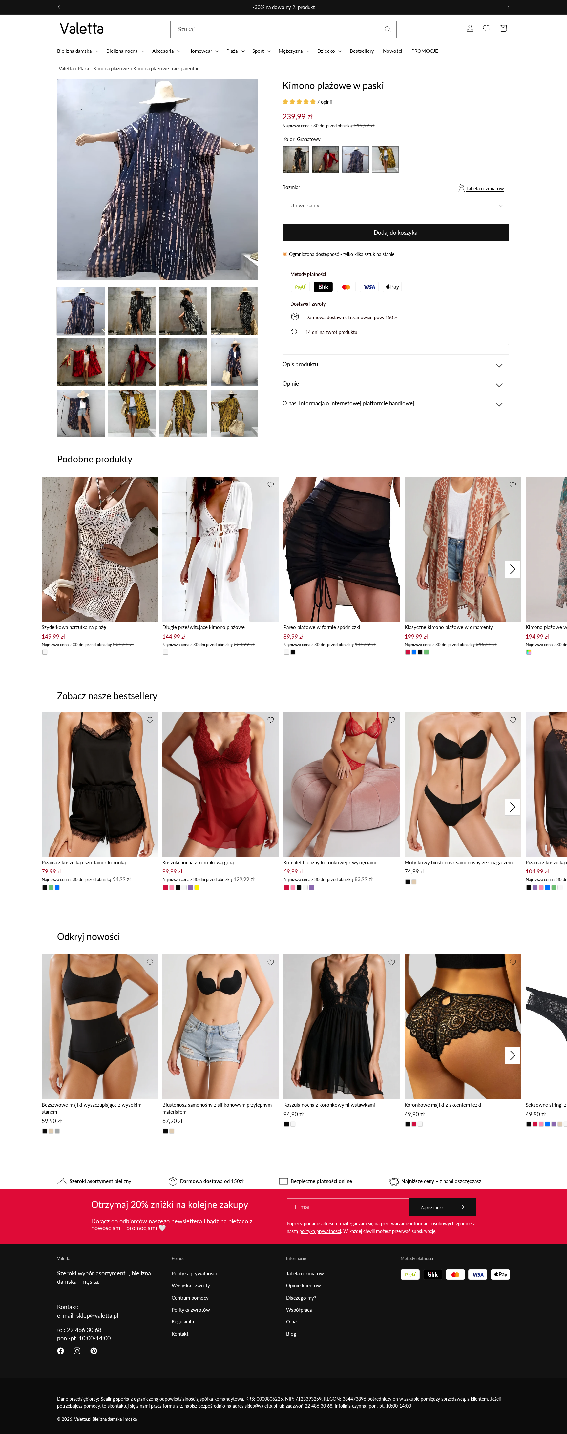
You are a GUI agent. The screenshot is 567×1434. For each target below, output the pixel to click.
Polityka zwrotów (191, 1310)
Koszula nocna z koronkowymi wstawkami (329, 1105)
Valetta (66, 68)
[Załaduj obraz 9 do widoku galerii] (81, 413)
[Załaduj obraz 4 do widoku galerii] (234, 311)
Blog (291, 1334)
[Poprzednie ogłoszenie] (59, 7)
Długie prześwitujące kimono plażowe (203, 627)
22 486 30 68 (84, 1329)
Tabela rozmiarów (485, 188)
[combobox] (283, 29)
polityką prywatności (320, 1231)
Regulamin (183, 1321)
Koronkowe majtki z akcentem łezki (443, 1105)
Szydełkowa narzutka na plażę (74, 627)
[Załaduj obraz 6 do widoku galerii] (132, 362)
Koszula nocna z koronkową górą (198, 862)
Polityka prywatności (194, 1273)
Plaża (83, 68)
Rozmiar (291, 187)
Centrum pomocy (190, 1298)
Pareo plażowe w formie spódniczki (322, 627)
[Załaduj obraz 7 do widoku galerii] (183, 362)
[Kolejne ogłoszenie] (508, 7)
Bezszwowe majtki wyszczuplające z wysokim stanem (91, 1108)
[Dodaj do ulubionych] (150, 485)
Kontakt (180, 1334)
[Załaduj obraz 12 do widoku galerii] (234, 413)
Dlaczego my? (301, 1298)
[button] (77, 50)
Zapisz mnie (432, 1207)
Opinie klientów (303, 1285)
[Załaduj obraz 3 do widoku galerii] (183, 311)
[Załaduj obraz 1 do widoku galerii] (81, 311)
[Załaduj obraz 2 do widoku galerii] (132, 311)
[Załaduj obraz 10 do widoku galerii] (132, 413)
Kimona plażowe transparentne (166, 68)
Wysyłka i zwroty (191, 1285)
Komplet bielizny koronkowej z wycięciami (330, 862)
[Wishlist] (486, 28)
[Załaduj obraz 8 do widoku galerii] (234, 362)
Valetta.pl (82, 1419)
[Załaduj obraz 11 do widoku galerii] (183, 413)
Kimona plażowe (111, 68)
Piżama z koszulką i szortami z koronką (84, 862)
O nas (292, 1321)
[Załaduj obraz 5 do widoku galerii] (81, 362)
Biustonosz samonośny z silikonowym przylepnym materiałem (217, 1108)
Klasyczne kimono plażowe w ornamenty (449, 627)
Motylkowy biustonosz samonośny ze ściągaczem (459, 862)
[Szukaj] (388, 29)
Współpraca (299, 1310)
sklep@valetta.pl (97, 1315)
